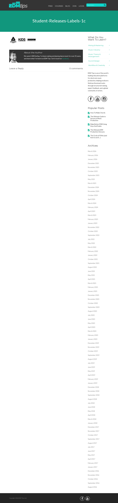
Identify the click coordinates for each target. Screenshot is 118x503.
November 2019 (93, 347)
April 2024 (91, 199)
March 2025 (92, 183)
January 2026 (92, 159)
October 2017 (93, 435)
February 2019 (93, 379)
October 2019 (93, 351)
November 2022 (93, 227)
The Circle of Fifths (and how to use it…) (98, 136)
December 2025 (93, 163)
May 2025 (91, 179)
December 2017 (93, 427)
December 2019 (93, 343)
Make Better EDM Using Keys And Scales (98, 125)
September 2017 (93, 439)
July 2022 (91, 239)
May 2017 (91, 455)
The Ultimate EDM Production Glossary (97, 131)
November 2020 (93, 299)
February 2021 (93, 287)
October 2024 (93, 195)
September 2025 (93, 175)
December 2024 (93, 187)
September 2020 (93, 307)
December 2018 (93, 387)
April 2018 (91, 415)
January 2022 (92, 255)
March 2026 (92, 151)
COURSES (59, 6)
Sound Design (94, 61)
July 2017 (91, 447)
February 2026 (93, 155)
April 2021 (91, 279)
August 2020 (92, 311)
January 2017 (92, 467)
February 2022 (93, 251)
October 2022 (93, 231)
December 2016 (93, 471)
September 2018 (93, 395)
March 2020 (92, 331)
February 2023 (93, 219)
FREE (50, 6)
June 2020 (91, 319)
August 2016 (92, 487)
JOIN (74, 6)
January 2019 (92, 383)
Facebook (65, 59)
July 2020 (91, 315)
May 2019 (91, 371)
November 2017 (93, 431)
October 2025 (93, 171)
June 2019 (91, 367)
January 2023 (92, 223)
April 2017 (91, 459)
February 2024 (93, 207)
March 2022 (92, 247)
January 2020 (92, 339)
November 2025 (93, 167)
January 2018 (92, 423)
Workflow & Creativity (96, 65)
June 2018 (91, 407)
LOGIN (81, 6)
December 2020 (93, 295)
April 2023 (91, 211)
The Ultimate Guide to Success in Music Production (98, 118)
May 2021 (91, 275)
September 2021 (93, 263)
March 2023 (92, 215)
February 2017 (93, 463)
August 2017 (92, 443)
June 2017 (91, 451)
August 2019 (92, 359)
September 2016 (93, 483)
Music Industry (94, 50)
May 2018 (91, 411)
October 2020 (93, 303)
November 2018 (93, 391)
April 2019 (91, 375)
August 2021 (92, 267)
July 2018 (91, 403)
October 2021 (93, 259)
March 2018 (92, 419)
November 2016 (93, 475)
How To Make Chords (97, 113)
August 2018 (92, 399)
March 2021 (92, 283)
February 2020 (93, 335)
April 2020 (91, 327)
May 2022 (91, 243)
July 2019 (91, 363)
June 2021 (91, 271)
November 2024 (93, 191)
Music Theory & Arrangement (94, 55)
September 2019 (93, 355)
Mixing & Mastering (95, 45)
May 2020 (91, 323)
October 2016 (93, 479)
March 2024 (92, 203)
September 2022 (93, 235)
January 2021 (92, 291)
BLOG (67, 6)
